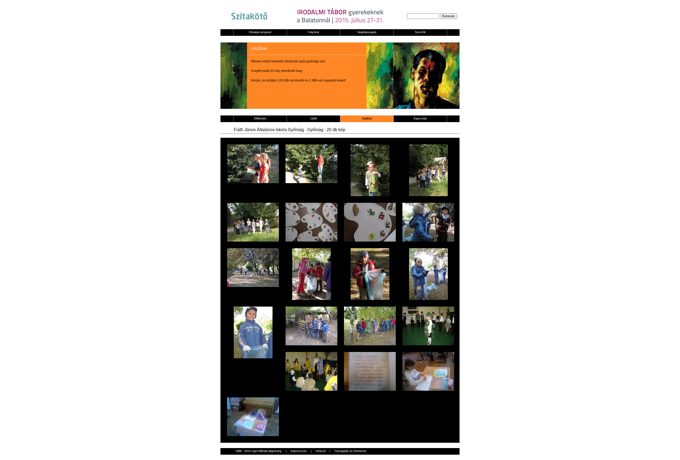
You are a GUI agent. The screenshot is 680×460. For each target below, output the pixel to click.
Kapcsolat (420, 118)
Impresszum (299, 451)
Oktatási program (260, 32)
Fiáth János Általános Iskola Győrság (269, 129)
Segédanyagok (367, 32)
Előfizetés (260, 118)
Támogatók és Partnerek (350, 451)
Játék (313, 118)
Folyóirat (313, 32)
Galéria (367, 118)
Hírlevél (320, 451)
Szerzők (420, 32)
